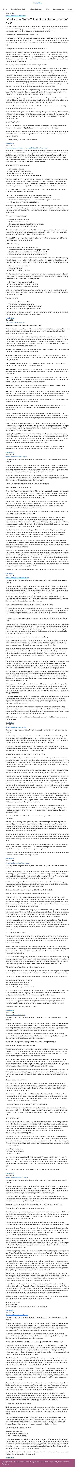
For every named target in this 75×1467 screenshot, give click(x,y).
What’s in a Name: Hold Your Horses (17, 863)
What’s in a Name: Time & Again (16, 456)
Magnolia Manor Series (18, 9)
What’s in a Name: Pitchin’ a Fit (16, 16)
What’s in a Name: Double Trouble (17, 1315)
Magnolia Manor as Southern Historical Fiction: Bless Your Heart (26, 148)
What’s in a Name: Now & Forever (17, 1177)
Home (5, 9)
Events (70, 9)
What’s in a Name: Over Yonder (16, 727)
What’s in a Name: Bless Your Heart (17, 578)
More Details (10, 143)
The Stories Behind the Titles (15, 322)
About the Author (36, 9)
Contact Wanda (58, 9)
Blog (47, 9)
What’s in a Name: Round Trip (15, 1015)
